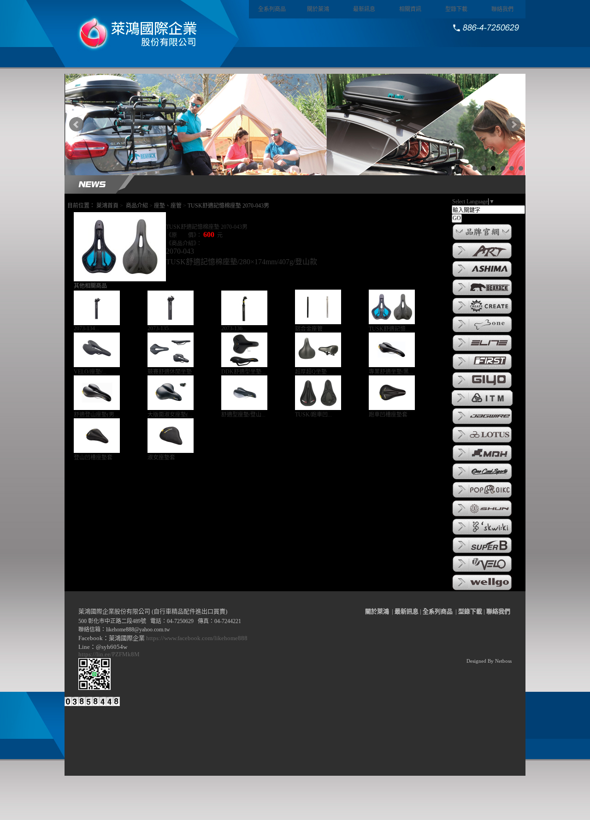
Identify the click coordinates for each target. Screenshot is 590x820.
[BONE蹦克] (482, 331)
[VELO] (482, 571)
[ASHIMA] (482, 276)
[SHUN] (482, 515)
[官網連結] (482, 239)
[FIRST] (482, 369)
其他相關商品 (90, 286)
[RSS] (114, 713)
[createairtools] (482, 313)
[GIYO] (482, 387)
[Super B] (482, 552)
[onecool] (482, 478)
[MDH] (482, 460)
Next (513, 124)
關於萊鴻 (318, 9)
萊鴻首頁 (107, 205)
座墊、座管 (168, 205)
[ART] (482, 258)
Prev (76, 124)
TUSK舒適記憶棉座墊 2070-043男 (228, 205)
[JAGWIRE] (482, 423)
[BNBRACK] (482, 294)
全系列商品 (272, 9)
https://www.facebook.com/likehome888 (197, 638)
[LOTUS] (482, 442)
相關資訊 (410, 9)
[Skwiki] (482, 534)
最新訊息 (364, 9)
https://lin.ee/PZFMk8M (110, 654)
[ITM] (482, 405)
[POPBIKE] (482, 497)
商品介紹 (137, 205)
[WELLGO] (482, 589)
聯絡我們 (502, 9)
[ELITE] (482, 350)
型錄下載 (456, 9)
